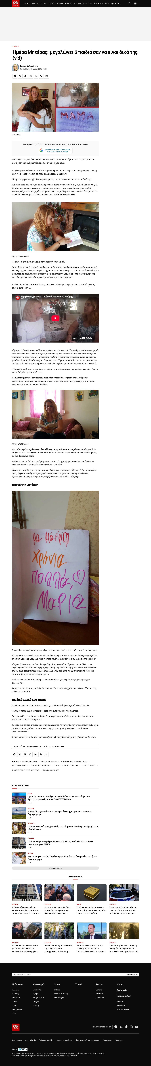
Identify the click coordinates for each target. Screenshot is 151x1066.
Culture (57, 990)
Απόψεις (99, 994)
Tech (90, 3)
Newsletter (121, 1005)
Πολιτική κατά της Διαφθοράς (88, 1040)
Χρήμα (35, 994)
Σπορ (85, 3)
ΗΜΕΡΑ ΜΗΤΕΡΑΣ (29, 761)
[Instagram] (131, 1026)
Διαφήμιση (119, 1040)
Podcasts (122, 990)
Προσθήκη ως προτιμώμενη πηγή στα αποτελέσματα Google (57, 150)
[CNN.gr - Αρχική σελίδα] (15, 1027)
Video (107, 3)
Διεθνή (36, 1006)
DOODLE (57, 766)
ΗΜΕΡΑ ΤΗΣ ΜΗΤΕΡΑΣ (50, 761)
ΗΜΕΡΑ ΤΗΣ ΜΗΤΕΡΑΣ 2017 (75, 761)
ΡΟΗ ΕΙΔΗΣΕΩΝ (21, 785)
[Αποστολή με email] (46, 76)
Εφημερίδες (116, 3)
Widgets (120, 1001)
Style (67, 3)
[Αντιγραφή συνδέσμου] (41, 76)
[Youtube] (136, 1026)
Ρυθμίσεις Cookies (46, 1040)
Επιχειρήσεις (38, 998)
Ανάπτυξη (37, 990)
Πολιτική (34, 3)
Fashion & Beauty (61, 994)
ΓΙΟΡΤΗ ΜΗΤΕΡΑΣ (20, 766)
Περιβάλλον (17, 1010)
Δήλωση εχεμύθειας (65, 1040)
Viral (14, 1014)
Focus (72, 3)
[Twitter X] (121, 1026)
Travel (78, 3)
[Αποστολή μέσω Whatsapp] (30, 76)
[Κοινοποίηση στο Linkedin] (36, 76)
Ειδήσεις (26, 3)
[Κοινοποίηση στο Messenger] (25, 76)
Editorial (99, 990)
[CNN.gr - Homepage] (15, 3)
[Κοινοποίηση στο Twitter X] (20, 76)
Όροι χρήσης (17, 1040)
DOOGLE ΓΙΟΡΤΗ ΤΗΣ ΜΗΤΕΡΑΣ (25, 770)
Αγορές (36, 1002)
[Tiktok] (126, 1026)
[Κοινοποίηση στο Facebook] (15, 76)
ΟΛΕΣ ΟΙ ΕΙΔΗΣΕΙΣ (55, 868)
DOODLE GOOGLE (89, 766)
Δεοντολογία (30, 1040)
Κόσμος (60, 3)
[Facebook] (115, 1026)
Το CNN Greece (123, 1009)
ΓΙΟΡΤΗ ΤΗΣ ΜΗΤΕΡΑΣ (40, 766)
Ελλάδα (53, 3)
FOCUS (16, 46)
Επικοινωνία (107, 1040)
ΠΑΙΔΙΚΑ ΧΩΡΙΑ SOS (50, 770)
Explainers (100, 998)
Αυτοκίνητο (98, 3)
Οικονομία (44, 3)
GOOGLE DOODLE (71, 766)
